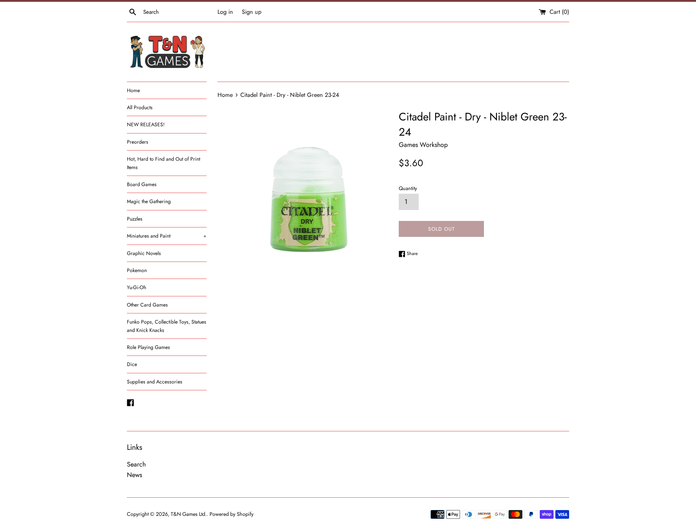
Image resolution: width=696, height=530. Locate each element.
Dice (132, 364)
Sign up (251, 12)
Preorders (137, 141)
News (134, 475)
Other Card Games (147, 304)
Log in (225, 12)
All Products (140, 107)
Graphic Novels (144, 253)
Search (136, 464)
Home (133, 90)
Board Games (142, 184)
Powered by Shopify (231, 514)
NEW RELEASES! (146, 124)
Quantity (408, 188)
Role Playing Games (148, 347)
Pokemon (137, 270)
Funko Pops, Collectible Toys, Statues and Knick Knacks (166, 325)
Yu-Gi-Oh (136, 287)
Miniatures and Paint (167, 235)
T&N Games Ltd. (189, 514)
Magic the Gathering (149, 201)
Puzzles (134, 218)
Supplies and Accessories (154, 381)
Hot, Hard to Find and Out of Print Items (163, 162)
